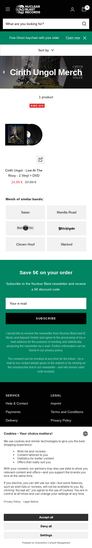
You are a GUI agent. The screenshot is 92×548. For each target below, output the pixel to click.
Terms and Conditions (67, 412)
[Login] (72, 9)
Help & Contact (17, 403)
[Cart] (84, 9)
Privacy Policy (61, 420)
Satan (25, 212)
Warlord (66, 244)
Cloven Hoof (25, 244)
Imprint (56, 403)
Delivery (12, 420)
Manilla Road (66, 212)
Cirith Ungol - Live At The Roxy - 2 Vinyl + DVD (23, 172)
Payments (13, 412)
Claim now (73, 38)
